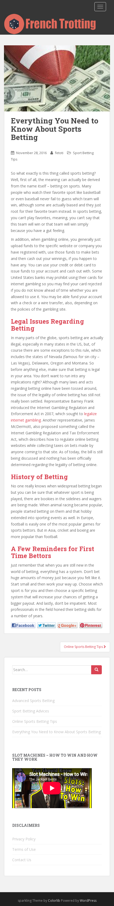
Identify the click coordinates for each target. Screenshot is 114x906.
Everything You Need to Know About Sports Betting (56, 731)
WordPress (88, 900)
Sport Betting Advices (30, 710)
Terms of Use (24, 849)
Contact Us (21, 859)
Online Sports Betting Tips (34, 721)
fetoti (59, 152)
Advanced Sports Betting (33, 700)
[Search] (96, 669)
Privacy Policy (24, 838)
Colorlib (54, 900)
